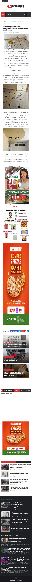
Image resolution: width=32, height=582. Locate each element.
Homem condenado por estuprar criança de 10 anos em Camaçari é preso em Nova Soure (19, 481)
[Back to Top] (16, 578)
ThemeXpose (19, 580)
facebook (28, 390)
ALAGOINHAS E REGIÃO (8, 342)
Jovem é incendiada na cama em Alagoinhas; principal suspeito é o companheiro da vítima (17, 540)
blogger (17, 390)
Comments (24, 462)
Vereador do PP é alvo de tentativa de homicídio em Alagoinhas (18, 568)
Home (4, 21)
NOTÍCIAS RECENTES (8, 462)
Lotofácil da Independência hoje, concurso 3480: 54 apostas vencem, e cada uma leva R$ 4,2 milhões (18, 559)
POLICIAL (8, 21)
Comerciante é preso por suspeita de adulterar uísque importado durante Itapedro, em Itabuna (14, 373)
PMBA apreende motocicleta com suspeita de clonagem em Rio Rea (15, 359)
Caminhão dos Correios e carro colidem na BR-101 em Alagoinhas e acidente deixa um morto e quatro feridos (19, 549)
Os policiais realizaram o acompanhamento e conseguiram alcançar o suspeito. (15, 345)
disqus (22, 390)
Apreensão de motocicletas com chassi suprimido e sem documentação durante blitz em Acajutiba (20, 466)
